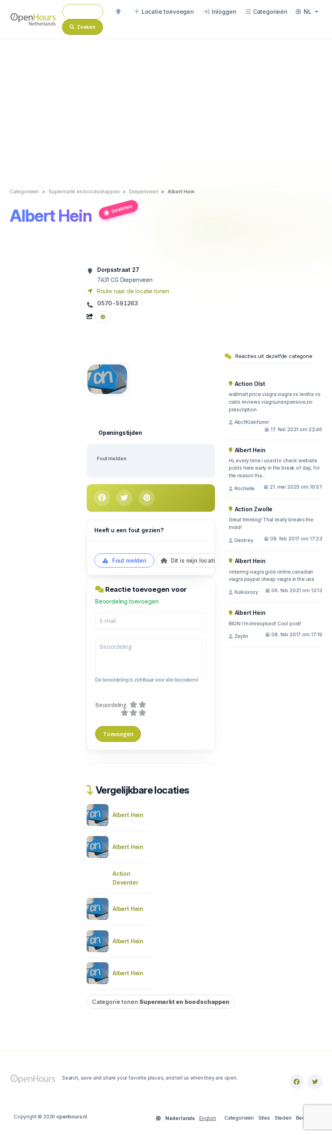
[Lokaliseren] (118, 11)
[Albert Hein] (107, 378)
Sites (264, 1118)
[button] (307, 11)
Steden (283, 1118)
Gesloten (121, 208)
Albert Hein (128, 814)
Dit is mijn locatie (194, 560)
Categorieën (239, 1118)
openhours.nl (71, 1117)
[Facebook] (296, 1081)
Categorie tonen (161, 1001)
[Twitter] (315, 1081)
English (207, 1118)
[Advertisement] (166, 105)
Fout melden (111, 458)
